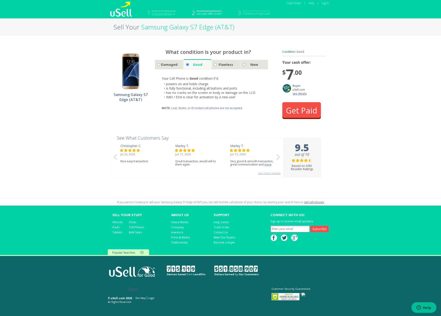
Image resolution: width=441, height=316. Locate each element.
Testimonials (179, 242)
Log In (325, 3)
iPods (132, 222)
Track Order (293, 3)
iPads (115, 227)
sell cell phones (314, 202)
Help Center (221, 222)
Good (197, 64)
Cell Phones (136, 227)
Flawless (226, 64)
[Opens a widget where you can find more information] (423, 308)
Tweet (132, 288)
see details (300, 94)
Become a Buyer (224, 242)
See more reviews (269, 173)
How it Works (179, 222)
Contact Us (221, 232)
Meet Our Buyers (224, 237)
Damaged (169, 64)
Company (177, 227)
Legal (151, 298)
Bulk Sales (135, 232)
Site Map (140, 298)
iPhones (117, 222)
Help (311, 3)
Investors (177, 232)
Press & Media (180, 237)
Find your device (162, 14)
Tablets (117, 232)
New (254, 64)
